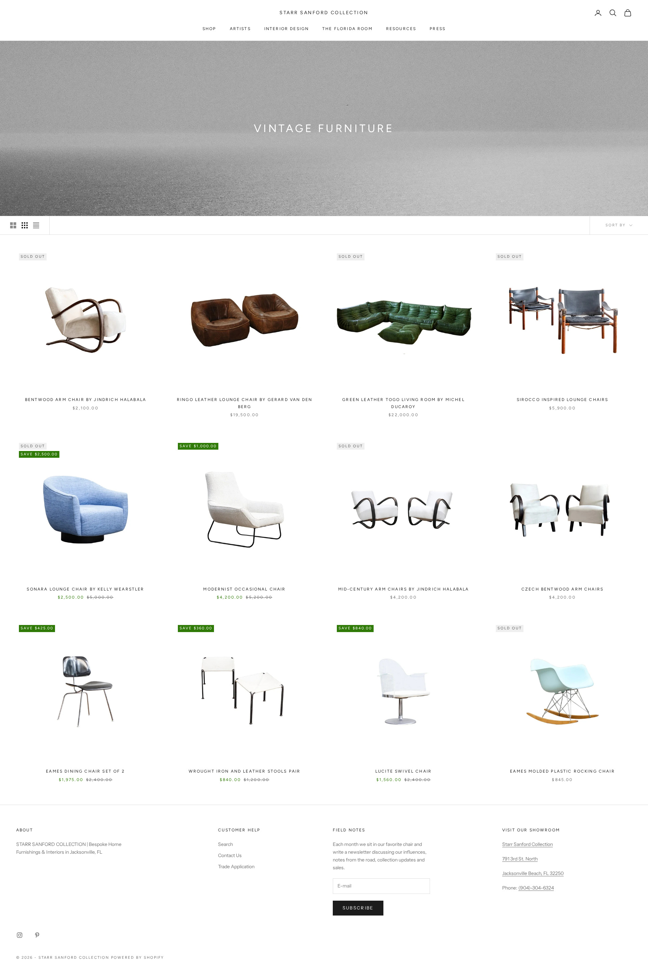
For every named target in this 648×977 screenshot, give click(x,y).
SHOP (209, 28)
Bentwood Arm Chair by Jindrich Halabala (85, 399)
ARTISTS (240, 28)
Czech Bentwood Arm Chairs (562, 589)
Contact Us (230, 855)
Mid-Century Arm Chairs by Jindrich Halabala (403, 589)
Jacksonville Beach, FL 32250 (533, 873)
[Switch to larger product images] (13, 225)
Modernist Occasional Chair (244, 589)
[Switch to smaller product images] (25, 225)
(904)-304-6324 (536, 888)
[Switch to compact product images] (36, 225)
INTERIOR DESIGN (286, 28)
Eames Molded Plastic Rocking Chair (562, 771)
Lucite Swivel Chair (403, 771)
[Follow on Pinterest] (37, 935)
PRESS (438, 28)
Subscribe (358, 907)
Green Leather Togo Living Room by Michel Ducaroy (403, 403)
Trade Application (236, 866)
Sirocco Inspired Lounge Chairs (563, 399)
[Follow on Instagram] (19, 935)
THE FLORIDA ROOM (347, 28)
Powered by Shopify (137, 957)
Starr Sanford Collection (527, 844)
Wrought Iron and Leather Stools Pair (245, 771)
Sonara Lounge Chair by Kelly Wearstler (85, 589)
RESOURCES (401, 28)
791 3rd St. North (520, 859)
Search (225, 844)
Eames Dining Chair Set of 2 (85, 771)
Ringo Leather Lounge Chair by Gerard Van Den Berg (244, 403)
